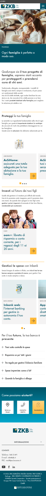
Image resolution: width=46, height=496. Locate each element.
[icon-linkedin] (14, 467)
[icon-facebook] (9, 467)
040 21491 (13, 454)
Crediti (23, 483)
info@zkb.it (12, 457)
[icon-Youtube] (3, 467)
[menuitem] (2, 1)
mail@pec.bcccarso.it (13, 460)
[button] (43, 6)
